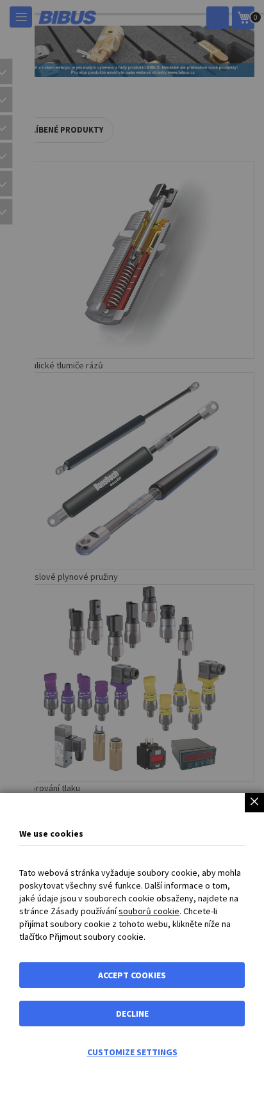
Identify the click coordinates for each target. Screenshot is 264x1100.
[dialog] (132, 550)
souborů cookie (149, 911)
